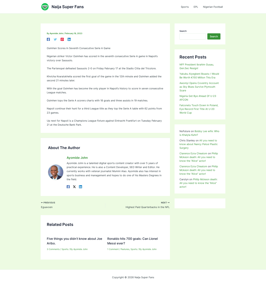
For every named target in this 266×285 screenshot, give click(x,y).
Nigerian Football (213, 6)
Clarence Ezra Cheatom (193, 153)
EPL (196, 6)
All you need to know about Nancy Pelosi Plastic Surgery (198, 144)
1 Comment (113, 249)
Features (125, 249)
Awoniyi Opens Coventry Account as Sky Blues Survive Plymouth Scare (199, 86)
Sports (185, 6)
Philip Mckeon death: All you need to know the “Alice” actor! (198, 157)
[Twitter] (55, 39)
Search (183, 31)
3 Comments (53, 249)
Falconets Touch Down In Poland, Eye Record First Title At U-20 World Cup (198, 109)
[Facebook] (48, 39)
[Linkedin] (69, 39)
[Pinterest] (62, 39)
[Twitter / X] (74, 186)
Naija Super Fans (68, 6)
